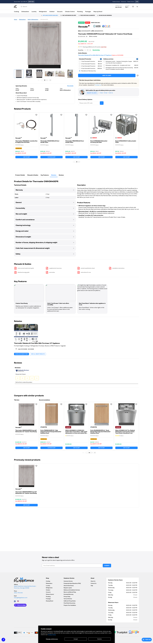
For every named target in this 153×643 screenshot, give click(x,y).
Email (105, 93)
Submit (106, 565)
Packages (88, 11)
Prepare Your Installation (70, 605)
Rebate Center (130, 1)
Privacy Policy (52, 634)
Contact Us (93, 583)
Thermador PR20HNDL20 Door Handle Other (74, 141)
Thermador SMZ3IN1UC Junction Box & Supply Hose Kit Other (26, 141)
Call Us (111, 93)
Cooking (16, 11)
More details (70, 85)
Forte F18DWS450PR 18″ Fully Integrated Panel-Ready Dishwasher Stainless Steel (50, 432)
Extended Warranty (68, 594)
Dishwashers (25, 11)
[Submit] (102, 103)
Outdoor (52, 11)
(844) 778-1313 (18, 593)
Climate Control (70, 11)
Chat (137, 1)
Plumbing (80, 11)
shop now (31, 1)
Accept (76, 639)
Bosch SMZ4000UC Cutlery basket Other (125, 141)
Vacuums (59, 11)
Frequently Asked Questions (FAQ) (72, 583)
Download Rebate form (21, 354)
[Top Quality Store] (106, 26)
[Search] (21, 6)
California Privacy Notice (70, 601)
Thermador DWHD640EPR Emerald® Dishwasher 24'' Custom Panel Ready (26, 431)
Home (15, 19)
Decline (99, 639)
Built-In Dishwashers (33, 19)
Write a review (93, 36)
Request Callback (92, 92)
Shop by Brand (97, 11)
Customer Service (68, 581)
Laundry (34, 11)
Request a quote (68, 587)
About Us (93, 581)
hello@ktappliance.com (20, 597)
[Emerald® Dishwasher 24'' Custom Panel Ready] (44, 45)
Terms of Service (68, 598)
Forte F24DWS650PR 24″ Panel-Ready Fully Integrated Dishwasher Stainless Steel (100, 432)
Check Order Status (69, 585)
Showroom (123, 1)
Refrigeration (43, 11)
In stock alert (51, 157)
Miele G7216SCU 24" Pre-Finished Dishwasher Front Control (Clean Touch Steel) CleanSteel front (125, 432)
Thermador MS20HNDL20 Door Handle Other (49, 141)
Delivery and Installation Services (72, 590)
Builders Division (116, 1)
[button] (50, 80)
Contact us (98, 85)
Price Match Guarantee (69, 603)
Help (92, 585)
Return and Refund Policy (70, 592)
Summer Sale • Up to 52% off (20, 1)
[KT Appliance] (15, 6)
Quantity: (80, 50)
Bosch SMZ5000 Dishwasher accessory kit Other (98, 141)
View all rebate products (38, 354)
